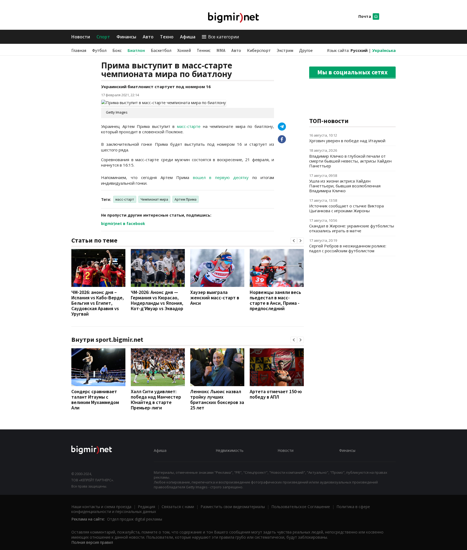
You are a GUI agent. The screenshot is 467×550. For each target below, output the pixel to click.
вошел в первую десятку (221, 177)
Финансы (126, 37)
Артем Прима (185, 199)
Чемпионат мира (154, 199)
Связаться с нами (178, 506)
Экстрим (285, 50)
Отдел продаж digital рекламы (134, 519)
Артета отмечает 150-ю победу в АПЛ (276, 394)
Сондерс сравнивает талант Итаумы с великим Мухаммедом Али (95, 399)
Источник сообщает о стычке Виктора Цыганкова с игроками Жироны (346, 208)
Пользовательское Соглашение (300, 506)
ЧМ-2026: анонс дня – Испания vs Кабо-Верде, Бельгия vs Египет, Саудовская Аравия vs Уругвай (97, 303)
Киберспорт (259, 50)
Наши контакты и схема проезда (101, 506)
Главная (78, 50)
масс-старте (189, 126)
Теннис (204, 50)
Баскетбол (161, 50)
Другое (306, 50)
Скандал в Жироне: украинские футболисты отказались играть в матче (351, 228)
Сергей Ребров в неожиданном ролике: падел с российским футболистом (347, 248)
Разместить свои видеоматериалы (233, 506)
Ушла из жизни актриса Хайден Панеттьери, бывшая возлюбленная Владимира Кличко (345, 185)
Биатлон (136, 50)
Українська (384, 50)
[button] (294, 240)
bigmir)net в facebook (123, 223)
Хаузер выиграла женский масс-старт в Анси (214, 297)
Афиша (187, 37)
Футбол (99, 50)
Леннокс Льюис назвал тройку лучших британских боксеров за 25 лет (217, 399)
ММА (220, 50)
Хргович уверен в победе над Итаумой (347, 140)
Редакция (146, 506)
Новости (80, 37)
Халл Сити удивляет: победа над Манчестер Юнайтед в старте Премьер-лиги (156, 399)
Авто (148, 37)
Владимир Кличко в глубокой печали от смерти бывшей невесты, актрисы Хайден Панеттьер (350, 160)
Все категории (223, 37)
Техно (167, 37)
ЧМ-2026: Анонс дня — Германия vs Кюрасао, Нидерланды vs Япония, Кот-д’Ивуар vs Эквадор (157, 300)
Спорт (103, 37)
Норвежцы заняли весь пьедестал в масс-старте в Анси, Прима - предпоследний (275, 300)
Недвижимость (229, 450)
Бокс (117, 50)
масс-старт (124, 199)
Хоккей (184, 50)
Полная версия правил (92, 542)
